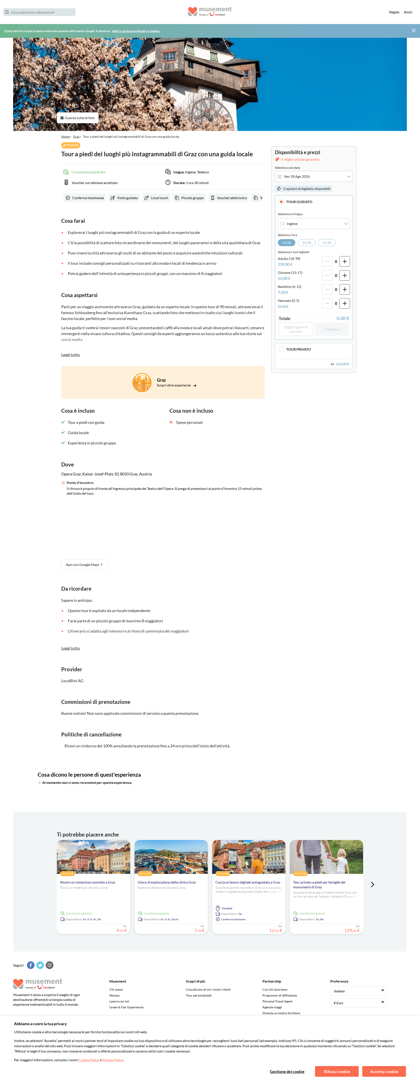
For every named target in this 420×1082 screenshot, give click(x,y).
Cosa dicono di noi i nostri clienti (208, 989)
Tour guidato (299, 202)
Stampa (114, 995)
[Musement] (210, 12)
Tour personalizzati (199, 995)
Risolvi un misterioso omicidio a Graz (87, 882)
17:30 (326, 242)
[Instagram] (49, 965)
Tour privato (298, 349)
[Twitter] (39, 965)
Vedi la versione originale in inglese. (136, 31)
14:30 (306, 242)
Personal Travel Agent (277, 1001)
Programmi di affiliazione (279, 995)
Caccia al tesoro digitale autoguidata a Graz (247, 882)
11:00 (286, 242)
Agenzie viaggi (272, 1007)
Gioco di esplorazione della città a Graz (167, 882)
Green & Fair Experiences (126, 1007)
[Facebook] (30, 965)
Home (65, 136)
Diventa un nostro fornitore (281, 1013)
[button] (314, 201)
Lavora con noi (119, 1001)
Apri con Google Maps (83, 564)
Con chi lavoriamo (274, 989)
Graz (76, 136)
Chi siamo (116, 989)
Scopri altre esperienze (174, 385)
